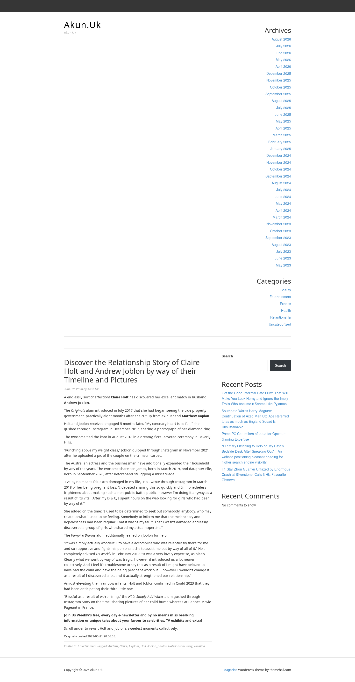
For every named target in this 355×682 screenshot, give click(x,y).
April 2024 (283, 210)
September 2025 (278, 93)
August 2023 (281, 244)
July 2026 (283, 45)
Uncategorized (280, 324)
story (189, 646)
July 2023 (283, 251)
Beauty (285, 289)
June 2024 (283, 196)
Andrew (113, 646)
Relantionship (280, 317)
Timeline (199, 646)
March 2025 (282, 134)
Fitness (285, 303)
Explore (134, 646)
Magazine (230, 670)
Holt (143, 646)
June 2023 (283, 258)
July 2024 (283, 189)
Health (286, 310)
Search (227, 356)
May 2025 (283, 121)
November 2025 (278, 80)
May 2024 (283, 203)
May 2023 (283, 265)
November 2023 (278, 223)
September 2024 (278, 176)
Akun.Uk (82, 25)
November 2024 (278, 162)
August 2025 (281, 100)
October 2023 (280, 230)
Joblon (151, 646)
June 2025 (283, 114)
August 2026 (281, 39)
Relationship (176, 646)
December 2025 (278, 73)
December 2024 (278, 155)
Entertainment (280, 296)
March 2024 (282, 217)
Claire (124, 646)
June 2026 (283, 52)
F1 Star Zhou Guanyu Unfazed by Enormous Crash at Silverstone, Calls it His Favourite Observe (256, 474)
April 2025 (283, 128)
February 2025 (279, 141)
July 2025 (283, 107)
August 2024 (281, 182)
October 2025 (280, 87)
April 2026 (283, 66)
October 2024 (280, 169)
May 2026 (283, 59)
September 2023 (278, 237)
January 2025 (280, 148)
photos (162, 646)
